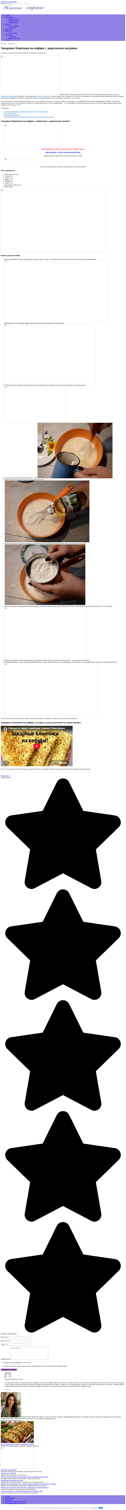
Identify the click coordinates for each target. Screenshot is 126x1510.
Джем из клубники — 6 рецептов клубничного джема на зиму (22, 1491)
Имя (3, 1337)
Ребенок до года (14, 19)
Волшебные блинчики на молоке (12, 1480)
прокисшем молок (7, 96)
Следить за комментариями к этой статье (17, 1362)
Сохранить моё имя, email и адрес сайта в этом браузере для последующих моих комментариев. (35, 1366)
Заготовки (12, 36)
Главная (7, 15)
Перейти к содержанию (9, 1)
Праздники (8, 29)
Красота (7, 24)
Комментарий (5, 1359)
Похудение (12, 27)
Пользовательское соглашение (15, 1503)
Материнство (9, 17)
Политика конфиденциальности (15, 1501)
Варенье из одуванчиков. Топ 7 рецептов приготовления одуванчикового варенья (28, 1484)
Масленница (5, 776)
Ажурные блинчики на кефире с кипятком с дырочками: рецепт (26, 111)
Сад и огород (13, 33)
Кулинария (8, 35)
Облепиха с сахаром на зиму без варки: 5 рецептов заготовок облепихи (25, 1487)
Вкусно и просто (14, 38)
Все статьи (8, 1499)
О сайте (7, 40)
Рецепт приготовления (12, 115)
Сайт (2, 1344)
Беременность (13, 22)
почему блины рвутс (44, 96)
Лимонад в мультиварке (9, 1470)
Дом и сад (8, 31)
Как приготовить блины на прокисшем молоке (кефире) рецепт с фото (24, 1477)
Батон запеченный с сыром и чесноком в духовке (17, 1444)
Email (3, 1341)
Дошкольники (13, 20)
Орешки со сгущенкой (8, 1473)
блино (114, 94)
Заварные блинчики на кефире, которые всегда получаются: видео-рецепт (30, 117)
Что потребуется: (10, 113)
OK (101, 1508)
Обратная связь (10, 1498)
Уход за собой (13, 26)
